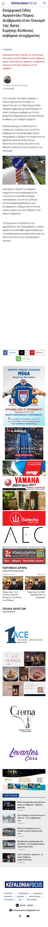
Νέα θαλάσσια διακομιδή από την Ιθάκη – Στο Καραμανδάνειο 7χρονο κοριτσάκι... (31, 844)
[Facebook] (20, 916)
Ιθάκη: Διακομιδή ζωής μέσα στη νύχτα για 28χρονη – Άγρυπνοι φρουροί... (31, 804)
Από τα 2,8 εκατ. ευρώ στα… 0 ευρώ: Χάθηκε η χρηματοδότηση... (30, 857)
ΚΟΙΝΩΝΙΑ (7, 49)
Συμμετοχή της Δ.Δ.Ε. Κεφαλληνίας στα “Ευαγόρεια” (36, 595)
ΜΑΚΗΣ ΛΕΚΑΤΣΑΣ (20, 85)
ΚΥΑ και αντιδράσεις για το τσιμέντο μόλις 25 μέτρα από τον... (29, 831)
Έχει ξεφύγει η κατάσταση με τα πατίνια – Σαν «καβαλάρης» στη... (31, 817)
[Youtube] (28, 916)
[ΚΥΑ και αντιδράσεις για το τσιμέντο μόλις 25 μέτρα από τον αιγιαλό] (9, 831)
